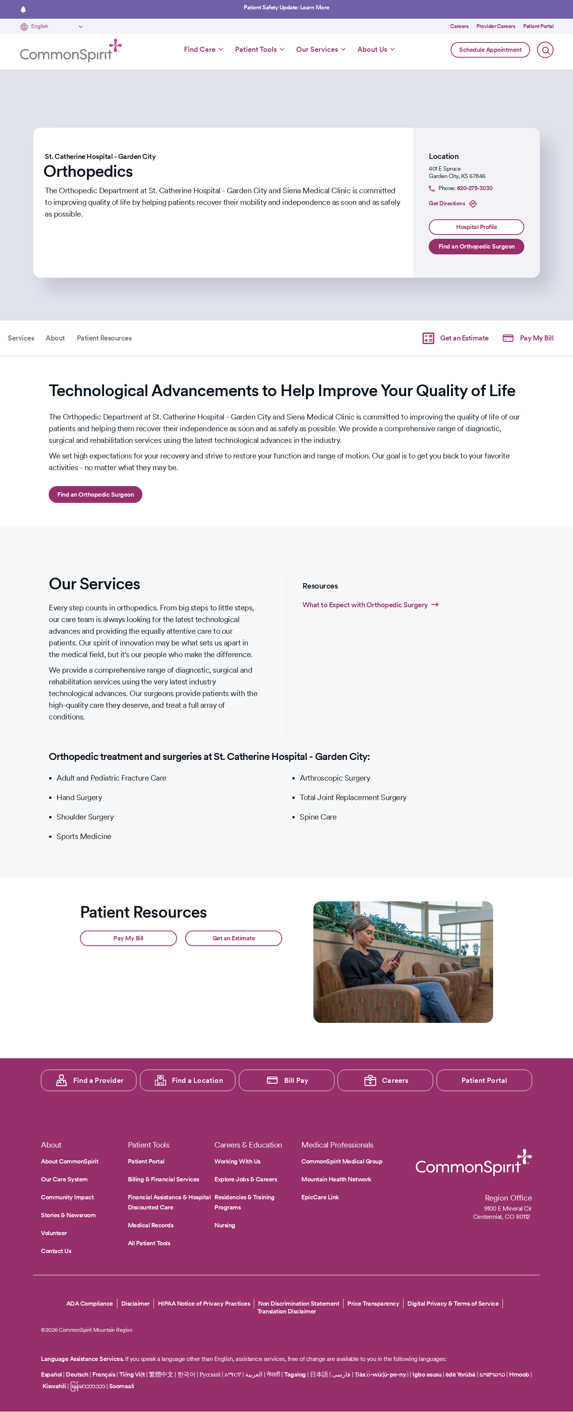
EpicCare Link (320, 1197)
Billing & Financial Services (163, 1179)
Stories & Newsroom (68, 1215)
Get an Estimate (464, 338)
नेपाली (273, 1374)
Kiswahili (54, 1386)
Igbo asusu (426, 1374)
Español (51, 1374)
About (55, 338)
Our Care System (64, 1179)
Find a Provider (98, 1080)
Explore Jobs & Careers (245, 1179)
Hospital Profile (476, 227)
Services (21, 338)
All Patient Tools (149, 1243)
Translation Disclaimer (286, 1311)
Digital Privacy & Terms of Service (453, 1303)
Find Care (200, 49)
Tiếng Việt (132, 1374)
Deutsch (77, 1374)
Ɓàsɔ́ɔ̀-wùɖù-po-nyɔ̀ (382, 1374)
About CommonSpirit (69, 1161)
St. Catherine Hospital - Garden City (100, 156)
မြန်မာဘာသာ (87, 1386)
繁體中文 (161, 1374)
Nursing (224, 1225)
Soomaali (121, 1386)
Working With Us (237, 1161)
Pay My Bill (537, 338)
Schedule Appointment (490, 49)
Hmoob (519, 1374)
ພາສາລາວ (492, 1374)
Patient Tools (256, 49)
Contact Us (56, 1251)
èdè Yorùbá (461, 1374)
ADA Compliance (89, 1303)
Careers (459, 26)
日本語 (319, 1374)
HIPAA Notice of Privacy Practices (204, 1303)
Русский (210, 1374)
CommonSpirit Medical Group (341, 1161)
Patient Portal (538, 26)
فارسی (342, 1374)
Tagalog (295, 1374)
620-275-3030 (475, 188)
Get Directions (447, 203)
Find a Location (197, 1080)
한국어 (186, 1374)
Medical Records (150, 1225)
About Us (372, 49)
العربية (253, 1374)
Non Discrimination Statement (298, 1303)
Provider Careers (495, 26)
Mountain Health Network (336, 1179)
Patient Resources (104, 338)
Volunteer (54, 1233)
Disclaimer (135, 1303)
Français (103, 1374)
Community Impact (67, 1197)
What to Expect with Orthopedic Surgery (365, 605)
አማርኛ (233, 1374)
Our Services (317, 49)
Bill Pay (296, 1080)
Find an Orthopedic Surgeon (477, 246)
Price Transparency (373, 1303)
